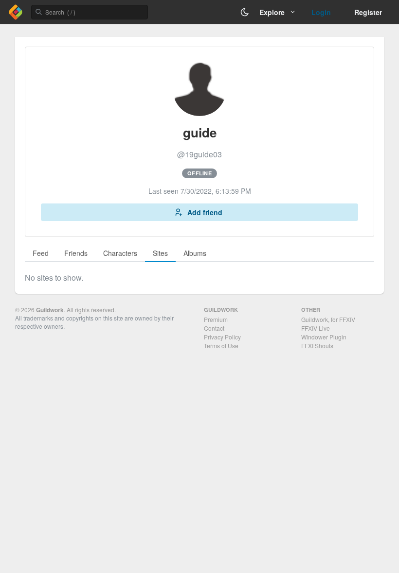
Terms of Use (221, 345)
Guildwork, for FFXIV (328, 319)
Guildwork (50, 309)
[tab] (40, 253)
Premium (216, 319)
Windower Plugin (323, 337)
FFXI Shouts (317, 345)
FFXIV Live (315, 328)
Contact (214, 328)
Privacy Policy (222, 337)
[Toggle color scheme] (244, 12)
